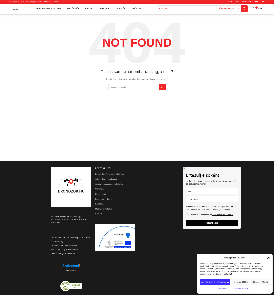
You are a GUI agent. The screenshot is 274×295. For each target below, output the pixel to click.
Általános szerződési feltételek (109, 184)
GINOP (98, 214)
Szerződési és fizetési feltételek (109, 174)
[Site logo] (15, 8)
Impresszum (100, 194)
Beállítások (260, 282)
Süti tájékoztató (224, 289)
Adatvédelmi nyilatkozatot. (222, 214)
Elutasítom (241, 282)
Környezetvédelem (103, 199)
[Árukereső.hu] (71, 266)
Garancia (99, 189)
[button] (268, 257)
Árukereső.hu (71, 270)
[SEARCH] (244, 8)
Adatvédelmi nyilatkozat (240, 289)
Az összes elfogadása (215, 282)
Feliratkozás (212, 222)
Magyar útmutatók (103, 209)
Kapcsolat (99, 204)
